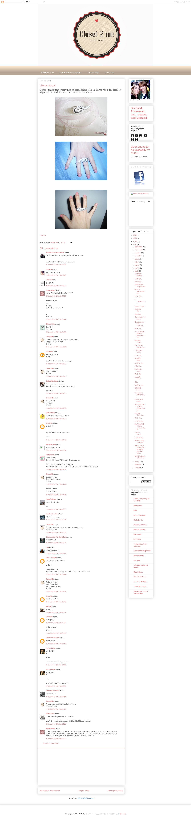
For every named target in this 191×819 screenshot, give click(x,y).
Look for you (139, 363)
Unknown (49, 351)
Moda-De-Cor (138, 520)
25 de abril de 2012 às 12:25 (56, 376)
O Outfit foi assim (138, 351)
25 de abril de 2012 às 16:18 (56, 532)
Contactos (109, 72)
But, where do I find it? (140, 318)
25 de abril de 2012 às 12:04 (56, 347)
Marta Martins (51, 444)
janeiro (137, 468)
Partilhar (43, 236)
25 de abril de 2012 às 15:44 (56, 520)
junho (137, 265)
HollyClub (49, 280)
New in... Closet (138, 434)
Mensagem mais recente (50, 791)
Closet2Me (54, 242)
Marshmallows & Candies (140, 457)
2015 (135, 235)
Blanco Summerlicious (140, 291)
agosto (137, 259)
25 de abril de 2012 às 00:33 (56, 319)
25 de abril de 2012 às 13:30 (56, 440)
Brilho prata (50, 714)
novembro (139, 250)
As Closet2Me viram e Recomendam (140, 334)
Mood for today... (138, 341)
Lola (47, 547)
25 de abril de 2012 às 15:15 (56, 495)
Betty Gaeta (50, 455)
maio (137, 268)
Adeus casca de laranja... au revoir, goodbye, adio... (140, 449)
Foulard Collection (139, 414)
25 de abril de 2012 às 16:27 (56, 553)
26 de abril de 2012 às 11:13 (56, 709)
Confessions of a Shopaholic (56, 537)
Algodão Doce (51, 499)
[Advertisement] (81, 766)
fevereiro (138, 465)
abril (137, 271)
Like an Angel (139, 306)
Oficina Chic (50, 324)
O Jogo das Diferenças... (140, 395)
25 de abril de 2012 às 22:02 (56, 633)
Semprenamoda (139, 515)
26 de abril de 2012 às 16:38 (56, 739)
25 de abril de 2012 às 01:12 (56, 332)
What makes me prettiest (140, 285)
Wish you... (138, 329)
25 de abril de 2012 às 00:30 (56, 296)
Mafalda (49, 606)
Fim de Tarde (50, 648)
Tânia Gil (49, 269)
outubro (138, 253)
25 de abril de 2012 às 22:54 (56, 644)
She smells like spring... (140, 346)
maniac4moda (139, 556)
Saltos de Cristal (140, 586)
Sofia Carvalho (51, 558)
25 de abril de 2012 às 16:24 (56, 543)
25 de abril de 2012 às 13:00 (56, 393)
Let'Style (137, 560)
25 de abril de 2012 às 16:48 (56, 591)
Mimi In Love (50, 413)
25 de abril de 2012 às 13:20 (56, 419)
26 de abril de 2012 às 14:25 (56, 724)
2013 (135, 241)
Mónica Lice (138, 506)
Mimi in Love (138, 572)
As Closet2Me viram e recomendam (140, 407)
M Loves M (137, 534)
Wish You (138, 374)
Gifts (136, 382)
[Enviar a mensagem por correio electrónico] (70, 242)
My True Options (140, 530)
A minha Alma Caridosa (139, 441)
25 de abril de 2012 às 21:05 (56, 602)
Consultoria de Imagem (70, 72)
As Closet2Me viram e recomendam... (140, 427)
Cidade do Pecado (52, 638)
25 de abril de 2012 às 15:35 (56, 509)
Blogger (123, 814)
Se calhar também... (139, 275)
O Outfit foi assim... (138, 389)
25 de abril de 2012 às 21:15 (56, 623)
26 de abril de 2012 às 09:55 (56, 697)
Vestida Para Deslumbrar (55, 252)
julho (137, 262)
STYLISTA (137, 539)
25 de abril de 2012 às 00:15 (56, 265)
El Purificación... (140, 301)
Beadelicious (50, 290)
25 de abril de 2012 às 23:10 (56, 665)
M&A (135, 510)
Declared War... (138, 310)
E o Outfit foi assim (139, 400)
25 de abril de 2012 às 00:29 (56, 286)
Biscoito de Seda (140, 577)
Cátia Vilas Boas (52, 381)
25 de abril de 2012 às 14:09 (56, 469)
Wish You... (139, 296)
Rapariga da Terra (52, 691)
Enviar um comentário (51, 743)
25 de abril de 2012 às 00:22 (56, 275)
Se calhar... (139, 282)
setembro (138, 256)
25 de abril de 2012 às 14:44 (56, 484)
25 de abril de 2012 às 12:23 (56, 364)
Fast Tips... (138, 279)
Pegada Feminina (140, 525)
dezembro (139, 247)
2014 (135, 238)
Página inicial (47, 72)
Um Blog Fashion (52, 514)
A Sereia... (138, 366)
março (137, 462)
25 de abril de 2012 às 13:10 (56, 408)
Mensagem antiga (115, 791)
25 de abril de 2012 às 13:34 (56, 450)
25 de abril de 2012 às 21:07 (56, 612)
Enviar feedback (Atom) (85, 798)
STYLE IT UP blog (140, 582)
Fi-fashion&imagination (142, 551)
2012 (135, 244)
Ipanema (138, 314)
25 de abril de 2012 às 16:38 (56, 575)
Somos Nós (93, 72)
